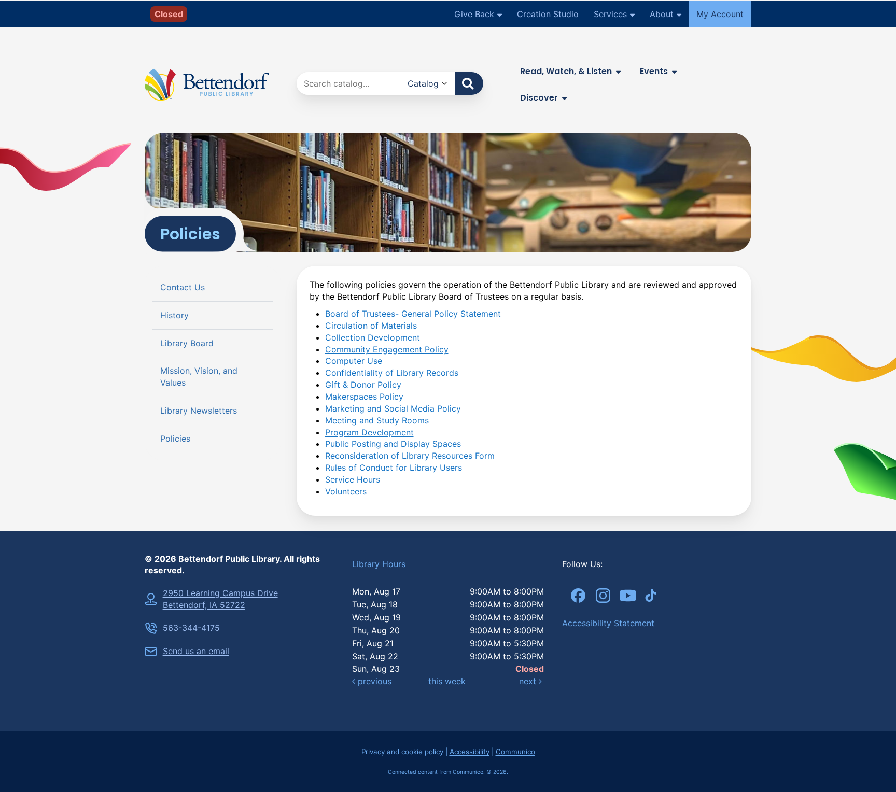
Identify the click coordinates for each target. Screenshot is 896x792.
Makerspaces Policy (364, 396)
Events (654, 71)
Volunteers (346, 491)
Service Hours (352, 479)
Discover (539, 98)
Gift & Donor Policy (363, 384)
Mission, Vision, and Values (198, 377)
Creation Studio (548, 14)
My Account (720, 14)
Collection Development (372, 337)
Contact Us (182, 287)
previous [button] (373, 681)
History (174, 315)
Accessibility (469, 751)
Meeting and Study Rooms (377, 420)
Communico (515, 751)
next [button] (529, 681)
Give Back (474, 14)
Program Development (369, 432)
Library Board (187, 343)
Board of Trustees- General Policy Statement (413, 313)
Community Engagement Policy (387, 349)
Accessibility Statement (608, 623)
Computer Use (353, 361)
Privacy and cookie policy (402, 751)
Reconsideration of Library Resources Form (410, 455)
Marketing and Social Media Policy (393, 408)
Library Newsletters (198, 411)
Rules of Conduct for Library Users (393, 467)
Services (610, 14)
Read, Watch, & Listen (566, 71)
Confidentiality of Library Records (391, 372)
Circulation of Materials (371, 325)
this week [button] (447, 681)
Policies (175, 438)
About (662, 14)
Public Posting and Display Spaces (393, 444)
